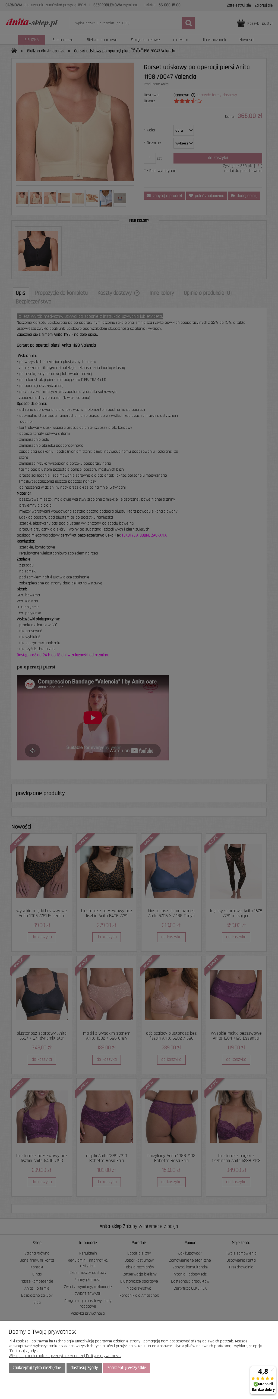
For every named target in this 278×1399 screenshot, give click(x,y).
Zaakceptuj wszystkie (127, 1368)
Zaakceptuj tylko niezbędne (37, 1368)
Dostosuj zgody (84, 1368)
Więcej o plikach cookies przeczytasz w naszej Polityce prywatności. (65, 1355)
